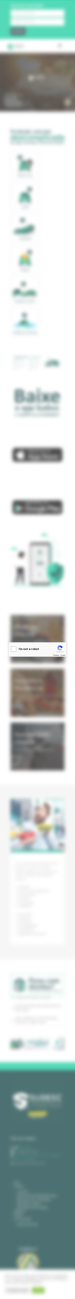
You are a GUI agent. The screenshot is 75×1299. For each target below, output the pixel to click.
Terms (62, 655)
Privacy (56, 655)
